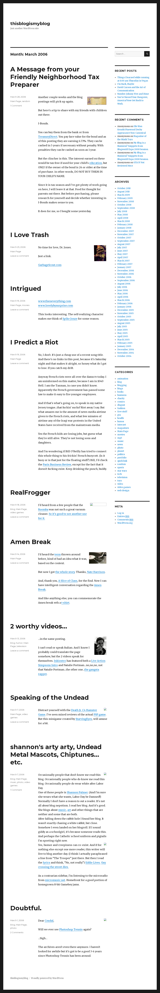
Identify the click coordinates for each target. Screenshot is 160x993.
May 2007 (122, 254)
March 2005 (123, 339)
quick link (122, 461)
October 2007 (124, 237)
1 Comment (16, 105)
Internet (121, 424)
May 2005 (122, 333)
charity (121, 398)
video (120, 484)
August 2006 (123, 283)
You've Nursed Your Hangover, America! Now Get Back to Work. (132, 100)
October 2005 (124, 316)
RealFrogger (30, 492)
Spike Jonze (69, 318)
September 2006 (126, 280)
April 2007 (122, 257)
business (121, 395)
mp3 (119, 438)
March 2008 (123, 221)
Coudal (49, 920)
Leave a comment (19, 256)
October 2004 (124, 356)
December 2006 (125, 270)
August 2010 (123, 191)
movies (25, 305)
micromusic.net (55, 880)
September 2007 (126, 241)
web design (123, 490)
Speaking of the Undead (49, 697)
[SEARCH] (147, 54)
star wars (122, 470)
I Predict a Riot (34, 342)
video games (17, 512)
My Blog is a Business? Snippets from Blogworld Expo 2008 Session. (132, 146)
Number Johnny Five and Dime (133, 94)
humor (19, 643)
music (62, 809)
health (120, 418)
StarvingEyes (84, 718)
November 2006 (125, 274)
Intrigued (25, 288)
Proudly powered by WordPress (47, 978)
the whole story (65, 571)
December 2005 (125, 310)
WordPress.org (125, 523)
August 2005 (123, 323)
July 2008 (122, 211)
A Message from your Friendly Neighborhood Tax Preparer (54, 76)
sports (120, 467)
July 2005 (122, 326)
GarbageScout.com (49, 264)
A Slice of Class (67, 580)
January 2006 (124, 306)
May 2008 (122, 214)
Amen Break (30, 542)
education (95, 162)
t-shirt (65, 602)
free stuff (122, 411)
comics (121, 401)
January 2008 (124, 228)
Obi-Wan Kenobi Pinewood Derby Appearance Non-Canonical (131, 129)
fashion (121, 408)
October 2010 (124, 188)
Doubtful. (25, 908)
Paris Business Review (57, 464)
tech (119, 474)
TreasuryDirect (47, 136)
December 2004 (125, 349)
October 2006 (124, 277)
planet (120, 451)
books (120, 392)
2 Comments (16, 932)
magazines (123, 428)
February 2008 (124, 224)
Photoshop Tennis (71, 929)
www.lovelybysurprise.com (55, 305)
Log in (120, 513)
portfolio (121, 457)
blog (12, 509)
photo (20, 782)
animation (122, 378)
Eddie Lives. (92, 862)
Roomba (43, 509)
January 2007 (124, 267)
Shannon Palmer (77, 792)
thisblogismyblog (30, 23)
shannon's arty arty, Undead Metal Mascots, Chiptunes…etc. (56, 754)
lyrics (46, 862)
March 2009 (123, 195)
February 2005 (124, 343)
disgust (121, 405)
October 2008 (124, 204)
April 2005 (122, 336)
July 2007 (122, 247)
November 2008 (125, 201)
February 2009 (124, 198)
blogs (120, 388)
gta (119, 415)
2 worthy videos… (38, 626)
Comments (125, 519)
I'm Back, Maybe (125, 84)
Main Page (15, 101)
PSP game (100, 714)
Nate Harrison (96, 571)
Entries (123, 516)
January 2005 (124, 346)
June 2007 (122, 251)
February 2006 (124, 303)
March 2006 (123, 300)
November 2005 (125, 313)
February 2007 (124, 264)
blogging (122, 385)
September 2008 (126, 208)
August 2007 (123, 244)
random (26, 101)
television (21, 646)
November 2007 (125, 234)
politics (121, 454)
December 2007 (125, 231)
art (69, 809)
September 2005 (126, 320)
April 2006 (122, 297)
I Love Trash (29, 235)
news (120, 444)
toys (119, 480)
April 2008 (122, 218)
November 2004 (125, 353)
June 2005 (122, 329)
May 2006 (122, 293)
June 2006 (122, 290)
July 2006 (122, 287)
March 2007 (123, 260)
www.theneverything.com (54, 301)
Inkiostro (60, 660)
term (58, 554)
